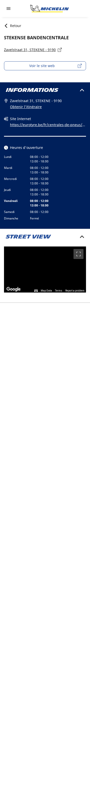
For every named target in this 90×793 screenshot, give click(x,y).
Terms (58, 290)
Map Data (46, 290)
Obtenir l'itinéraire (26, 106)
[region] (45, 269)
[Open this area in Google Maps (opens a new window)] (13, 289)
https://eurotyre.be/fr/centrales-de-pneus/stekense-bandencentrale (47, 125)
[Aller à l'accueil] (50, 8)
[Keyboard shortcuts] (36, 291)
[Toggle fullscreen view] (79, 254)
